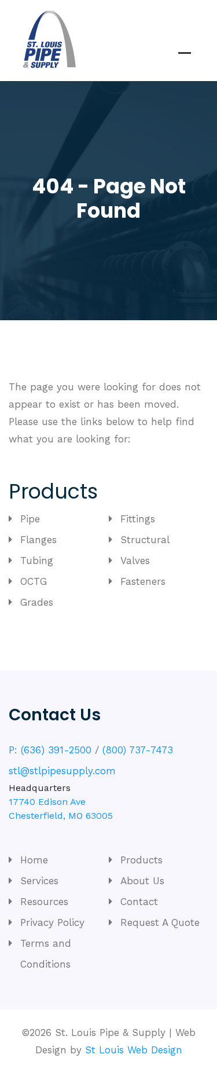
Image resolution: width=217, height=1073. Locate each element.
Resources (44, 901)
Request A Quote (160, 922)
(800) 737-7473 (137, 750)
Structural (145, 539)
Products (141, 860)
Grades (36, 602)
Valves (135, 560)
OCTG (33, 581)
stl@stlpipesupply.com (62, 771)
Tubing (36, 560)
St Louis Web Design (133, 1050)
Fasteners (142, 581)
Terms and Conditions (45, 953)
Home (34, 860)
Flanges (38, 539)
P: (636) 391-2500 (50, 750)
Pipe (30, 519)
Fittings (137, 519)
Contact (139, 901)
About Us (142, 881)
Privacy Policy (52, 922)
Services (39, 881)
